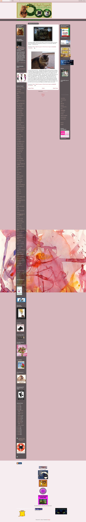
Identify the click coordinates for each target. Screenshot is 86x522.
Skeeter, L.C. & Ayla (20, 241)
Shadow (62, 124)
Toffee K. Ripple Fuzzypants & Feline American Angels (21, 48)
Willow (18, 267)
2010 (19, 428)
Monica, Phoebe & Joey (21, 196)
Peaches (62, 122)
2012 (19, 409)
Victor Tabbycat (19, 263)
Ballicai (18, 95)
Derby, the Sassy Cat (20, 125)
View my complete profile (21, 62)
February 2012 (20, 422)
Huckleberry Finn (63, 106)
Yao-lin (18, 268)
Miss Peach (19, 189)
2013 (19, 407)
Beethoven (18, 97)
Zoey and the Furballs (20, 270)
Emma (18, 132)
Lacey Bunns (63, 98)
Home (43, 88)
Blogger (49, 519)
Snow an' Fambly (20, 246)
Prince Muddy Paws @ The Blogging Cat (21, 214)
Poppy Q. (18, 212)
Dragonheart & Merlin (20, 129)
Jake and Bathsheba (20, 148)
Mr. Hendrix (19, 202)
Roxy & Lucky (19, 233)
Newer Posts (31, 88)
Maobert (18, 174)
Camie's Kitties (19, 106)
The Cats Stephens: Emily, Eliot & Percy (20, 254)
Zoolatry (18, 272)
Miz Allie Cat (19, 193)
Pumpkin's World (19, 220)
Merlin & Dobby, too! (20, 186)
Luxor (18, 170)
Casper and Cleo (19, 110)
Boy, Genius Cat (19, 105)
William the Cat (19, 265)
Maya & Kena (19, 177)
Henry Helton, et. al (20, 143)
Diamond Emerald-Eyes (21, 127)
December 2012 (20, 410)
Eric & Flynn (19, 134)
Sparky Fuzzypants (64, 115)
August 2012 (20, 415)
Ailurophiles (19, 91)
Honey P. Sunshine (20, 144)
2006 (19, 434)
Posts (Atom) (45, 91)
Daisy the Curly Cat (20, 122)
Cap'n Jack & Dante (20, 108)
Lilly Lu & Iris (19, 169)
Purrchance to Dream (20, 221)
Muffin (18, 204)
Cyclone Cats (19, 120)
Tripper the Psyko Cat (20, 260)
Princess (18, 216)
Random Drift (19, 225)
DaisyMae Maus (63, 117)
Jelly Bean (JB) (19, 151)
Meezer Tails (19, 182)
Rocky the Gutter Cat (20, 231)
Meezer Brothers (19, 181)
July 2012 (19, 416)
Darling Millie (19, 124)
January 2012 (20, 425)
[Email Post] (35, 85)
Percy (62, 108)
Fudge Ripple (63, 110)
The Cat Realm (19, 252)
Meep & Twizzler (19, 179)
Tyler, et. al (19, 261)
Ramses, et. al (19, 223)
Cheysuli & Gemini (20, 113)
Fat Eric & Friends (20, 136)
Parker (18, 208)
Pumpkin (62, 113)
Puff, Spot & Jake (20, 218)
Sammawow (19, 240)
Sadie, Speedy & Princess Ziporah (20, 235)
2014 (19, 406)
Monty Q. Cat (19, 198)
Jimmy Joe (19, 155)
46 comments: (30, 85)
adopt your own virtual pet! (43, 95)
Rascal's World (19, 227)
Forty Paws (19, 139)
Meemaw (62, 105)
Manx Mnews (19, 172)
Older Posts (55, 88)
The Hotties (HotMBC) (20, 256)
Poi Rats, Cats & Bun (20, 210)
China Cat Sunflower (20, 115)
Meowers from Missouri (21, 184)
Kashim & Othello (20, 158)
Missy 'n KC (19, 191)
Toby (61, 101)
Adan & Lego (19, 89)
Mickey (18, 188)
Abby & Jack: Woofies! (21, 87)
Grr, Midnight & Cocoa (20, 141)
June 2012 (19, 418)
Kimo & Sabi (19, 162)
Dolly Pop (62, 103)
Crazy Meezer (19, 117)
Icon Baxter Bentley (20, 146)
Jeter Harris (19, 153)
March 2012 (20, 421)
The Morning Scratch (20, 258)
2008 (19, 431)
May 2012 (19, 419)
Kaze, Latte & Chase (20, 160)
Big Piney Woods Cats (20, 103)
